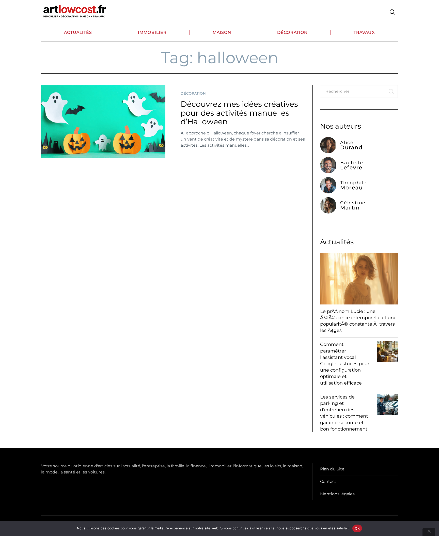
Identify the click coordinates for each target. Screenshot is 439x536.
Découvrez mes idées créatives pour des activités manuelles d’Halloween (239, 112)
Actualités (78, 32)
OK (357, 528)
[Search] (392, 12)
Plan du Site (332, 469)
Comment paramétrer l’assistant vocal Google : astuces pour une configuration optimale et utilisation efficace (344, 364)
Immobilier (152, 32)
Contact (328, 481)
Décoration (292, 32)
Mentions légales (337, 494)
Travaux (364, 32)
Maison (222, 32)
